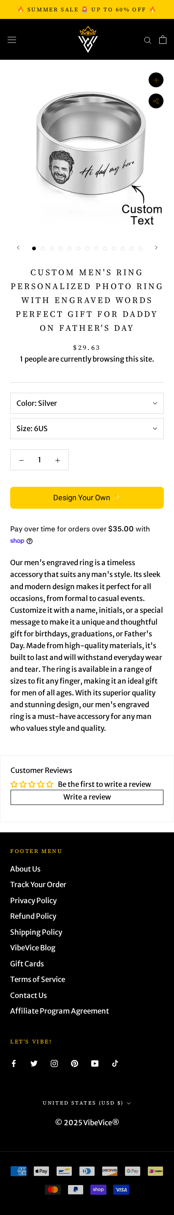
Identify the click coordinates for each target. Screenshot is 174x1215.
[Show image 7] (87, 248)
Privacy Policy (33, 900)
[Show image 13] (140, 248)
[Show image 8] (96, 248)
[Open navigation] (12, 39)
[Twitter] (34, 1063)
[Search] (148, 39)
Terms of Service (37, 979)
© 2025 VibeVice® (87, 1122)
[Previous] (18, 247)
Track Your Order (38, 884)
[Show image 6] (78, 248)
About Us (25, 869)
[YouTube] (94, 1063)
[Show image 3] (52, 248)
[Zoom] (156, 79)
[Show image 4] (61, 248)
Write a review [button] (87, 797)
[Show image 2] (43, 248)
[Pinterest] (74, 1063)
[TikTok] (115, 1063)
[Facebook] (13, 1063)
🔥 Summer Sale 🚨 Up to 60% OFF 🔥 (87, 9)
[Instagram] (54, 1063)
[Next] (156, 247)
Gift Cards (27, 963)
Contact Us (28, 995)
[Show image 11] (123, 248)
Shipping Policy (36, 932)
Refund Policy (33, 916)
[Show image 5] (69, 248)
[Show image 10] (114, 248)
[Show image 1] (34, 248)
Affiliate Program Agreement (59, 1011)
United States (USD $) (83, 1103)
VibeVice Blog (32, 947)
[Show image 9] (105, 248)
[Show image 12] (131, 248)
